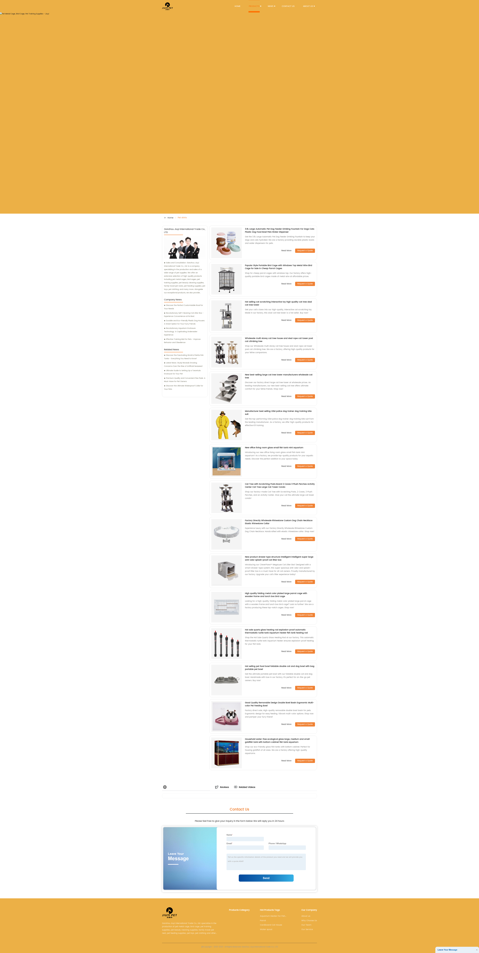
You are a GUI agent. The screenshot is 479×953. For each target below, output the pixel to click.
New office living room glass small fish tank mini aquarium (274, 447)
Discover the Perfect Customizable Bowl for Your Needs (183, 307)
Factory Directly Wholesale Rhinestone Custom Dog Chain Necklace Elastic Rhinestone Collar (278, 522)
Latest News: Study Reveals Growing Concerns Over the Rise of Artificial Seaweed (183, 364)
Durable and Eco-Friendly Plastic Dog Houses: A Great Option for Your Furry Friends (184, 322)
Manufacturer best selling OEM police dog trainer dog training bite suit (278, 413)
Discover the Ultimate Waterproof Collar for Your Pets (183, 387)
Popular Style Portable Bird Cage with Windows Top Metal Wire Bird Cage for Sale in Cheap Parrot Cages (278, 267)
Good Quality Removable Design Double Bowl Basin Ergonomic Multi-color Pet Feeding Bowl (279, 704)
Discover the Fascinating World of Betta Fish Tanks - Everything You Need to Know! (184, 357)
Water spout (266, 929)
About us (308, 6)
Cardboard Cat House (271, 924)
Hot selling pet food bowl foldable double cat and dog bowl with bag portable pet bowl (279, 668)
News (270, 6)
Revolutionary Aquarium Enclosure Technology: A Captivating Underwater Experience (180, 331)
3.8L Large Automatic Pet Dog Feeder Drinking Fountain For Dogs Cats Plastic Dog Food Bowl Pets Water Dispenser (279, 230)
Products (254, 6)
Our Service (307, 929)
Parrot (263, 920)
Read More (286, 250)
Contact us (288, 6)
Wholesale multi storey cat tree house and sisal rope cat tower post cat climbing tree (279, 340)
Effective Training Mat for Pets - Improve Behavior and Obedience (182, 341)
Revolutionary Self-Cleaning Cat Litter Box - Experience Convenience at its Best (184, 315)
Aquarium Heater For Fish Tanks (272, 916)
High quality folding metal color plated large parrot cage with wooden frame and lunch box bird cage (276, 595)
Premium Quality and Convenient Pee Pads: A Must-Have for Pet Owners (184, 380)
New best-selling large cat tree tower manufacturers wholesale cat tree (278, 376)
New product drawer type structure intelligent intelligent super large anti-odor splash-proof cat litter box (279, 558)
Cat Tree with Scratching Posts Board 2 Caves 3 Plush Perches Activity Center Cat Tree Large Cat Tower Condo (280, 485)
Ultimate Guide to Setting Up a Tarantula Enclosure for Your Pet (182, 372)
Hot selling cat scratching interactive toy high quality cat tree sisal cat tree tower (278, 303)
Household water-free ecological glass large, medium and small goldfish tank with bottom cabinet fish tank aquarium (277, 740)
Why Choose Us (309, 920)
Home (237, 6)
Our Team (306, 925)
